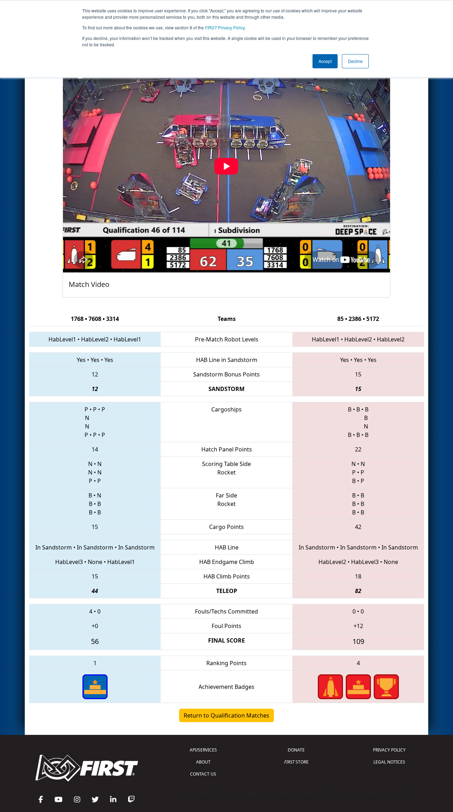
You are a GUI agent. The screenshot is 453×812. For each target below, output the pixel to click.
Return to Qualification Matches (226, 715)
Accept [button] (325, 61)
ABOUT (203, 762)
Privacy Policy (225, 27)
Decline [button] (355, 61)
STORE (296, 762)
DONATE (296, 750)
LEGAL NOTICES (389, 762)
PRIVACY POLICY (389, 750)
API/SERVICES (203, 750)
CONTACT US (203, 774)
